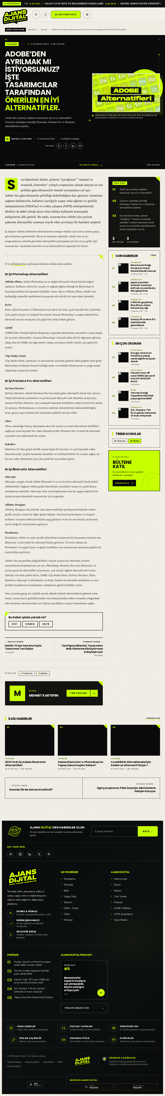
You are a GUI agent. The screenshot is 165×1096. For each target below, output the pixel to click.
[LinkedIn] (29, 854)
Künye (117, 884)
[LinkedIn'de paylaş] (73, 146)
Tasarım (44, 30)
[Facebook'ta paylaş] (66, 146)
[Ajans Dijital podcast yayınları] (48, 854)
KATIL (148, 831)
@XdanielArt (18, 263)
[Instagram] (20, 854)
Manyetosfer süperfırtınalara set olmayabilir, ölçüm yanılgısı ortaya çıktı (75, 984)
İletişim (117, 890)
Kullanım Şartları (32, 1062)
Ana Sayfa (32, 30)
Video (67, 914)
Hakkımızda (120, 878)
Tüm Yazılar (120, 896)
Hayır (45, 624)
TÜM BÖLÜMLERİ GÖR (84, 1008)
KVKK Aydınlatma (123, 914)
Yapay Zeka (70, 896)
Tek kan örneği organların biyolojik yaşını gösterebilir (31, 972)
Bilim (66, 890)
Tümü (153, 255)
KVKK (60, 1062)
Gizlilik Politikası (122, 908)
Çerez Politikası (14, 1066)
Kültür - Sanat (71, 908)
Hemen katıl (122, 483)
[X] (39, 854)
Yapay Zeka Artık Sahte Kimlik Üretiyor (33, 997)
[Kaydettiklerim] (46, 14)
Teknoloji (68, 884)
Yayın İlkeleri (120, 919)
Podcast (68, 919)
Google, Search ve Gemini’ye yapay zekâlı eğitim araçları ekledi (32, 963)
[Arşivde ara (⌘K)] (36, 14)
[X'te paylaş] (59, 146)
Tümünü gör (153, 718)
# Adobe (134, 441)
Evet (15, 624)
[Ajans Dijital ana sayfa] (15, 14)
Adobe (43, 673)
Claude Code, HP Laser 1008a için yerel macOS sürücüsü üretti (31, 981)
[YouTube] (10, 854)
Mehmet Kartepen (21, 139)
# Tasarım (119, 441)
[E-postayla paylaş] (80, 146)
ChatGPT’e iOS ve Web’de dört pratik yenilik (99, 4)
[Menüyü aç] (87, 14)
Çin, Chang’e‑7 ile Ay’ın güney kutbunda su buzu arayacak (29, 990)
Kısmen (30, 624)
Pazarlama (69, 878)
